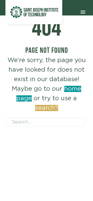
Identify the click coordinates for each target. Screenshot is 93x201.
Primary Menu (83, 12)
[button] (79, 122)
